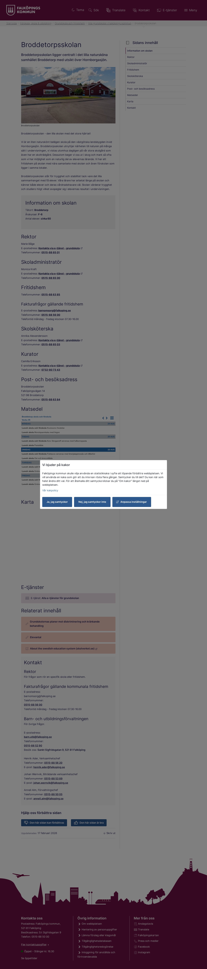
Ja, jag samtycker (57, 501)
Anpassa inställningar (133, 501)
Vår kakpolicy (50, 490)
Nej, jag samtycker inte (92, 501)
